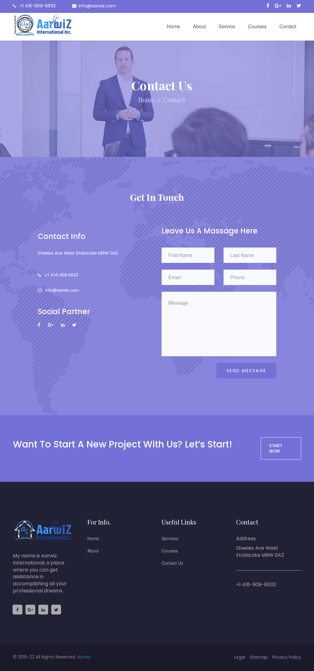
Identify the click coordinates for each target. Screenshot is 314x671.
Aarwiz (84, 657)
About (199, 26)
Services (170, 538)
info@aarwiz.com (97, 6)
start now (275, 448)
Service (227, 26)
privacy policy (286, 657)
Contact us (172, 563)
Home (173, 26)
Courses (257, 26)
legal (239, 657)
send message (246, 371)
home (146, 100)
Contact (287, 26)
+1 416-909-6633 (37, 6)
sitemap (259, 657)
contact (174, 100)
